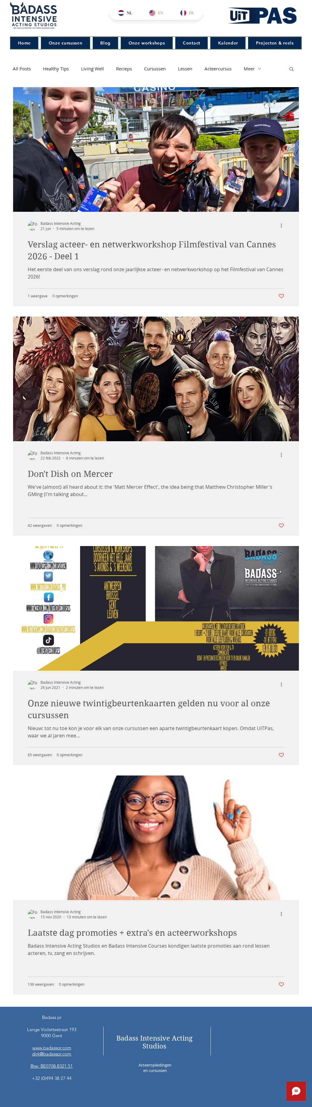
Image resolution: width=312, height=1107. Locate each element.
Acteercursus (218, 69)
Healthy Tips (56, 69)
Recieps (124, 69)
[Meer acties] (283, 225)
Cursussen (155, 69)
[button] (291, 69)
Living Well (92, 69)
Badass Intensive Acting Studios (154, 1042)
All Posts (22, 69)
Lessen (185, 69)
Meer (249, 69)
